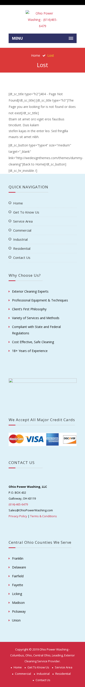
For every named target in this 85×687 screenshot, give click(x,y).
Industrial (20, 239)
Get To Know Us (26, 212)
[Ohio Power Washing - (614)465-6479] (43, 19)
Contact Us (21, 257)
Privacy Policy (18, 516)
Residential (21, 248)
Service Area (23, 221)
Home (35, 55)
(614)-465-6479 (18, 504)
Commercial (22, 230)
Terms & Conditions (43, 516)
